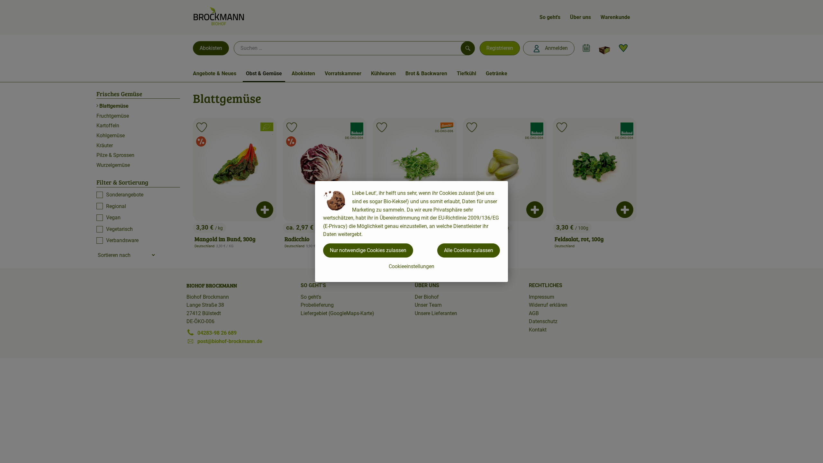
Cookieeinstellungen (411, 266)
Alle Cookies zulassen (468, 250)
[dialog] (411, 231)
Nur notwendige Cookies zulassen (368, 250)
